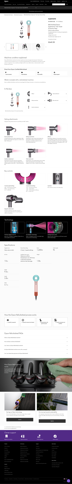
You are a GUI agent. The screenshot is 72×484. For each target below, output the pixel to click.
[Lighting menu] (34, 4)
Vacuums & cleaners (8, 4)
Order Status (6, 470)
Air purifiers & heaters (21, 4)
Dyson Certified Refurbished (35, 1)
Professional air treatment (24, 450)
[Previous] (4, 46)
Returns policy (38, 459)
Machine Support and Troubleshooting (42, 450)
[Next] (46, 46)
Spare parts (38, 448)
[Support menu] (38, 4)
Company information (55, 446)
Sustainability (54, 457)
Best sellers (41, 4)
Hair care (14, 4)
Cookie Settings (15, 478)
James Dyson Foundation (56, 464)
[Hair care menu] (16, 4)
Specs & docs (22, 457)
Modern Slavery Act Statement (28, 478)
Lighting (33, 4)
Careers (53, 450)
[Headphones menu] (30, 4)
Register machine (53, 1)
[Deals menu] (47, 4)
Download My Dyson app (8, 474)
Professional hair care (23, 452)
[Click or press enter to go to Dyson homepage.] (6, 1)
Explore (19, 419)
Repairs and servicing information (41, 463)
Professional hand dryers (24, 448)
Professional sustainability (24, 461)
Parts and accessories (7, 461)
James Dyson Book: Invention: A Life (57, 462)
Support (37, 4)
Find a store (42, 1)
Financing (37, 461)
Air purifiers (6, 450)
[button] (36, 94)
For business (47, 1)
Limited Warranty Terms (39, 452)
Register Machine (7, 468)
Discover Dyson (54, 452)
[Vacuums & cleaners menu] (11, 4)
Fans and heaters (7, 452)
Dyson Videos (54, 455)
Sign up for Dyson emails (8, 472)
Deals (46, 4)
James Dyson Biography (55, 466)
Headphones (28, 4)
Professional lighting (23, 455)
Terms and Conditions (21, 478)
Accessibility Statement (36, 478)
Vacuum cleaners (7, 446)
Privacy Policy (6, 478)
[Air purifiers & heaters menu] (25, 4)
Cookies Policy (11, 478)
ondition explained (55, 30)
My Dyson (6, 466)
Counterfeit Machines (39, 455)
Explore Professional (23, 446)
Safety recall (38, 457)
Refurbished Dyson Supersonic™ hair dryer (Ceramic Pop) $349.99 (16, 7)
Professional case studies (24, 459)
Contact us (58, 1)
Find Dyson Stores (54, 448)
